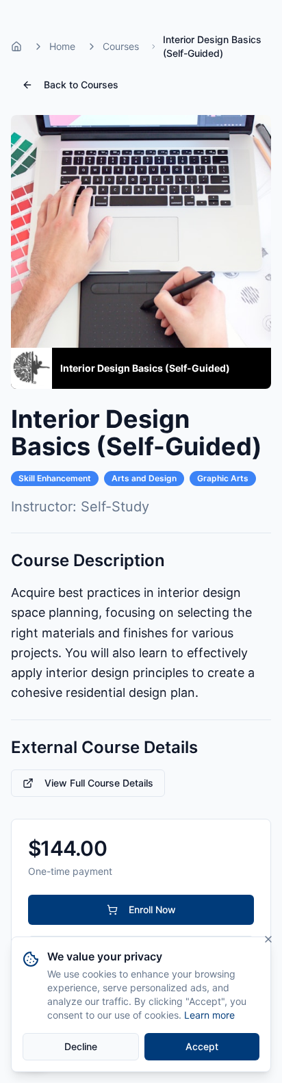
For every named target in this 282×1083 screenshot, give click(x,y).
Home (62, 46)
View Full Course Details (98, 783)
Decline (80, 1046)
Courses (121, 46)
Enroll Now (152, 909)
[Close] (268, 939)
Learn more (209, 1015)
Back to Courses (81, 84)
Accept (201, 1046)
